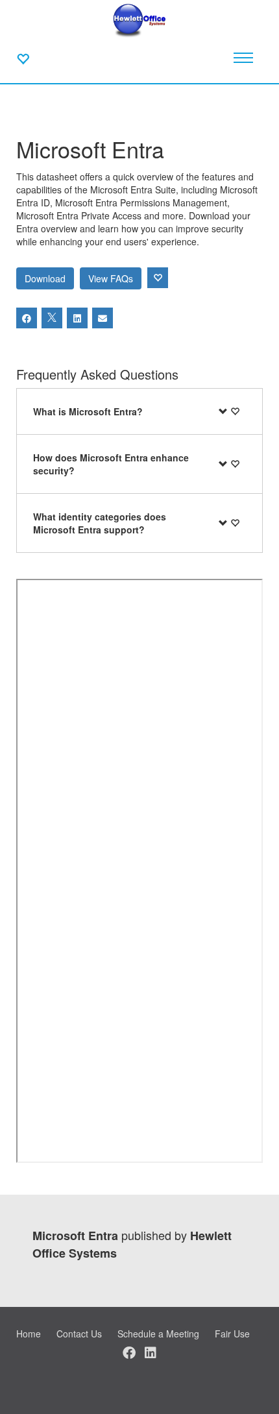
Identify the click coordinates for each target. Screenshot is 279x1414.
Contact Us (79, 1333)
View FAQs (110, 278)
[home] (140, 19)
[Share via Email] (102, 317)
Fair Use (232, 1333)
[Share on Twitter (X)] (51, 317)
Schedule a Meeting (158, 1333)
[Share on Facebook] (26, 317)
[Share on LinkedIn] (77, 317)
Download (45, 278)
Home (28, 1333)
